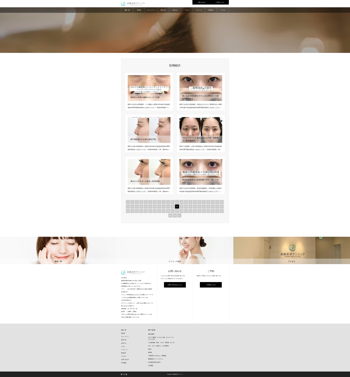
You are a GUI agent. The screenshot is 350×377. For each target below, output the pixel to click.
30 (163, 206)
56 (181, 211)
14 (190, 202)
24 (137, 206)
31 (168, 206)
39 (204, 206)
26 (146, 206)
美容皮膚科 (151, 334)
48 (146, 211)
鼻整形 (150, 352)
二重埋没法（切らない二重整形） (157, 355)
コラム (187, 10)
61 (204, 211)
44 (128, 211)
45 (132, 211)
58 (190, 211)
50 (154, 211)
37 (195, 206)
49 (150, 211)
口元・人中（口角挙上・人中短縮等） (159, 346)
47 (141, 211)
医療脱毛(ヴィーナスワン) (155, 359)
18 (208, 202)
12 (181, 202)
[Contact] (124, 374)
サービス (151, 330)
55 (177, 211)
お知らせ (175, 10)
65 (221, 211)
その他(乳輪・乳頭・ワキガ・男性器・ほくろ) (161, 342)
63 (213, 211)
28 (154, 206)
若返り (150, 349)
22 (128, 206)
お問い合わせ (201, 2)
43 (221, 206)
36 (190, 206)
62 (208, 211)
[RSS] (126, 374)
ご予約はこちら (219, 2)
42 (217, 206)
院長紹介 (210, 10)
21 (221, 202)
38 (199, 206)
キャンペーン (151, 10)
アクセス (222, 10)
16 (199, 202)
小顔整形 (150, 365)
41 (213, 206)
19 (213, 202)
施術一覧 (127, 10)
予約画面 (123, 363)
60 (199, 211)
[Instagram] (121, 374)
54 (172, 211)
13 (186, 202)
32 (172, 206)
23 (132, 206)
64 (217, 211)
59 (195, 211)
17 (204, 202)
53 (168, 211)
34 (181, 206)
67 (175, 215)
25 (141, 206)
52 (163, 211)
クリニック (199, 10)
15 (195, 202)
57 (186, 211)
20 (217, 202)
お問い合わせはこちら (175, 285)
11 (177, 202)
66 (170, 215)
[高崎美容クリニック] (133, 3)
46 (137, 211)
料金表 (139, 10)
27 (150, 206)
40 (208, 206)
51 (159, 211)
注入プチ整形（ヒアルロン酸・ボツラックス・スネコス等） (161, 338)
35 (186, 206)
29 (159, 206)
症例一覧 (163, 10)
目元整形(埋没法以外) (154, 362)
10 (172, 202)
